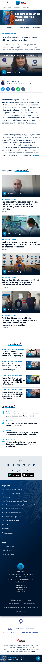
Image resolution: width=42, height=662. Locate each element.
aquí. (37, 155)
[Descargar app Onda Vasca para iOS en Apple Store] (28, 475)
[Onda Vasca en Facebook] (13, 465)
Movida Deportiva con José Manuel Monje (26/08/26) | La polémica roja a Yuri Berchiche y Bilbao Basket (13, 381)
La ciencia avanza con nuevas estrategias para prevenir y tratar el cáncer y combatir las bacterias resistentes (21, 244)
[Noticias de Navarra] (30, 632)
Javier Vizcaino (7, 550)
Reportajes (6, 529)
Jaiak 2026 (26, 7)
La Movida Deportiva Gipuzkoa (13, 349)
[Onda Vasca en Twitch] (29, 465)
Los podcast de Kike (22, 28)
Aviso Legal (27, 600)
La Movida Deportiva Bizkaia (12, 361)
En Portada (8, 28)
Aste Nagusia (7, 7)
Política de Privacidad (13, 604)
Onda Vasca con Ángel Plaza (12, 517)
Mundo (8, 430)
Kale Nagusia (6, 497)
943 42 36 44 (22, 582)
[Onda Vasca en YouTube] (18, 465)
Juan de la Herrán (8, 546)
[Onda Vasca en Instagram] (23, 465)
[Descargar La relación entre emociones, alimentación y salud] (19, 72)
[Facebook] (13, 89)
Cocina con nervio (8, 554)
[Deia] (9, 628)
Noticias (5, 524)
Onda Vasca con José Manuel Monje (14, 501)
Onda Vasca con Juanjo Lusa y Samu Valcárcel (18, 505)
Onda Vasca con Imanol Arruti (12, 509)
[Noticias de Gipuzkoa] (25, 628)
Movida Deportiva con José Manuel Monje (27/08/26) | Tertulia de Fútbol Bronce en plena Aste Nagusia (12, 367)
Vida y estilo (10, 411)
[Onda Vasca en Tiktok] (34, 465)
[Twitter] (3, 89)
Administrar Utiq (33, 607)
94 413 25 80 (22, 576)
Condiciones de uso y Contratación (14, 607)
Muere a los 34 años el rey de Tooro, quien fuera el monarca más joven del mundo (22, 434)
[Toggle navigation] (2, 2)
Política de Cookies (29, 604)
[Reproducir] (4, 72)
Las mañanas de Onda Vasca (12, 489)
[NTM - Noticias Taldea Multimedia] (21, 622)
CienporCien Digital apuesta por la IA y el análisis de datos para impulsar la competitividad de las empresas (20, 282)
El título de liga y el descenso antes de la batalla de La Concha (21, 424)
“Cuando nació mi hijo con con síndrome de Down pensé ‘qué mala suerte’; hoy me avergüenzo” (22, 444)
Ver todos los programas (10, 521)
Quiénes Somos (16, 600)
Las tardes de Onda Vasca (11, 493)
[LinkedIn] (8, 89)
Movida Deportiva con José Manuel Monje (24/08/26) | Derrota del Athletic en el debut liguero (12, 395)
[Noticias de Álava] (10, 632)
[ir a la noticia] (21, 186)
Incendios (17, 7)
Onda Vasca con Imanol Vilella (12, 513)
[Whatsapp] (18, 89)
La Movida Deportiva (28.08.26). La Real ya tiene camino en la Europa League (12, 354)
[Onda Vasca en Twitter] (8, 465)
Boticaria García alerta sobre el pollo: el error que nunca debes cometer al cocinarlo (23, 415)
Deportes (9, 421)
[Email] (23, 89)
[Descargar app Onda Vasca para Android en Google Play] (14, 475)
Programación (7, 533)
